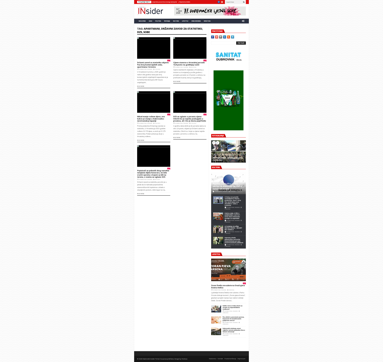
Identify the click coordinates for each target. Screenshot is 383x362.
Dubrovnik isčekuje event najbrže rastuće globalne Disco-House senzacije (234, 330)
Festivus (184, 359)
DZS (139, 32)
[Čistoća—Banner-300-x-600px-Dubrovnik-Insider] (228, 130)
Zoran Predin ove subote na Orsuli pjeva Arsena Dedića (228, 286)
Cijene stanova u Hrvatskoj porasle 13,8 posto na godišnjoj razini (189, 63)
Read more (140, 86)
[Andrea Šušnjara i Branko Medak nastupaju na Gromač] (216, 342)
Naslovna (142, 21)
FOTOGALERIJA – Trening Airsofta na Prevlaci (228, 159)
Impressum (241, 359)
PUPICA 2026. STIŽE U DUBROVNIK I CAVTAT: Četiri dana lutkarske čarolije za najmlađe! (232, 215)
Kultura (176, 21)
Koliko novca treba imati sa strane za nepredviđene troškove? (232, 307)
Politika (158, 21)
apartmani (152, 28)
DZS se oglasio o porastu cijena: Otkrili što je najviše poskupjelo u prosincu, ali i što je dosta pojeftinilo (189, 118)
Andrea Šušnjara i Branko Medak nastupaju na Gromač (233, 340)
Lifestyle (185, 21)
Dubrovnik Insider (145, 69)
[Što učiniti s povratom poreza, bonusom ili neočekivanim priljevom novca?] (216, 320)
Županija (167, 21)
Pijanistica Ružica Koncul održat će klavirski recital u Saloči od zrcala (182, 2)
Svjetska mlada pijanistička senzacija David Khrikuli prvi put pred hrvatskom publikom (234, 240)
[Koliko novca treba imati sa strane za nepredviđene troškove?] (216, 308)
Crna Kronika (196, 21)
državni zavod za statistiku (181, 28)
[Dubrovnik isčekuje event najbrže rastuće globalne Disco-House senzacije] (216, 331)
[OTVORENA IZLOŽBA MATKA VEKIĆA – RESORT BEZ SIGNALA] (218, 229)
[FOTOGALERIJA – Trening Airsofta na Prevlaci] (228, 151)
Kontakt (220, 359)
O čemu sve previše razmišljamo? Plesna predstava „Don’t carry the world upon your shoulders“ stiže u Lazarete (233, 201)
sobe (146, 32)
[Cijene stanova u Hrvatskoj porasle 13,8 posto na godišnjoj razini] (189, 48)
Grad (150, 21)
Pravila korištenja (230, 359)
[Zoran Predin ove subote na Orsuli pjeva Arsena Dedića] (228, 270)
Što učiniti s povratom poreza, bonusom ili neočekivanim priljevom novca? (233, 318)
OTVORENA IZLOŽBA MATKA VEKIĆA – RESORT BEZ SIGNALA (233, 228)
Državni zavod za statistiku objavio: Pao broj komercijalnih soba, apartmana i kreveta (153, 64)
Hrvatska (207, 21)
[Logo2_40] (228, 66)
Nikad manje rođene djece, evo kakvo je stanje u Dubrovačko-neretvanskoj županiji (151, 118)
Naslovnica (212, 359)
